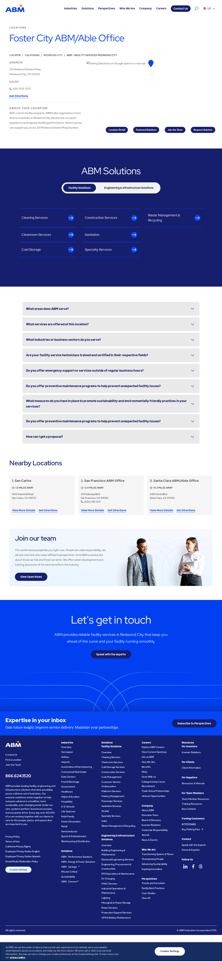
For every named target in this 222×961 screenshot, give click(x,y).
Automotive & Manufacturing (76, 766)
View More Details (23, 510)
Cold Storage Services (113, 767)
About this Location (28, 108)
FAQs (144, 771)
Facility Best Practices (153, 888)
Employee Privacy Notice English (22, 851)
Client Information (191, 767)
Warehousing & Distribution (75, 841)
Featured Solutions (146, 129)
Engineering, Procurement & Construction (116, 866)
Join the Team (175, 129)
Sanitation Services (111, 806)
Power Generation (70, 821)
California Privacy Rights (18, 846)
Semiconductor (69, 831)
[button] (70, 8)
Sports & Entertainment (73, 836)
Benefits (146, 766)
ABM (76, 856)
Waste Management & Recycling (118, 825)
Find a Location (13, 759)
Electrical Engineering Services (117, 859)
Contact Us (180, 8)
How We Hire (148, 762)
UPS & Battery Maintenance (116, 917)
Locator (15, 55)
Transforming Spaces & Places (158, 854)
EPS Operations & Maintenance (117, 873)
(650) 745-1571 (92, 501)
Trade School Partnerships (156, 791)
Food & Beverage (70, 781)
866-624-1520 (22, 88)
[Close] (216, 951)
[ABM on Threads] (200, 866)
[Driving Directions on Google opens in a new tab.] (151, 63)
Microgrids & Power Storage (116, 902)
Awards (146, 834)
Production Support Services (116, 912)
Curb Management (111, 776)
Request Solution (203, 129)
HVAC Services (109, 883)
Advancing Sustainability (154, 864)
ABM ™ (70, 866)
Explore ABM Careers (153, 747)
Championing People (153, 859)
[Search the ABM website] (196, 8)
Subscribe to (194, 723)
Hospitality (66, 801)
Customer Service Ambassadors (111, 784)
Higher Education (70, 796)
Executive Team (150, 815)
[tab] (79, 188)
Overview (66, 747)
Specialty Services (111, 816)
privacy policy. (17, 957)
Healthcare (67, 791)
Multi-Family (67, 816)
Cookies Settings (18, 869)
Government (68, 786)
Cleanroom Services (112, 762)
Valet (104, 821)
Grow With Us (149, 776)
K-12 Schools (67, 806)
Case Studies (149, 893)
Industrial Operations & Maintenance (113, 890)
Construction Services (113, 772)
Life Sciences (68, 811)
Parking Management (112, 796)
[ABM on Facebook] (193, 866)
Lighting (105, 897)
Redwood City (53, 55)
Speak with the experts (111, 654)
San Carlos (23, 481)
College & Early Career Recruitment (153, 784)
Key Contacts (189, 808)
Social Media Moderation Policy (21, 861)
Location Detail (117, 129)
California (32, 55)
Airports (65, 762)
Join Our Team (13, 764)
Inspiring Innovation (152, 869)
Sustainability (68, 876)
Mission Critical (69, 871)
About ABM (148, 810)
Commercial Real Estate (73, 771)
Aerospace (67, 751)
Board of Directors (151, 820)
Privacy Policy (12, 836)
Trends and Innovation (153, 883)
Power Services (109, 907)
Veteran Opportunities (153, 796)
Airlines (65, 757)
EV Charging (108, 878)
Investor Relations (151, 825)
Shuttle (105, 811)
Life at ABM (148, 757)
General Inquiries (191, 849)
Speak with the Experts (194, 844)
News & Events (149, 839)
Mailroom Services (111, 791)
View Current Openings (154, 751)
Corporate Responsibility (155, 830)
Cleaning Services (110, 757)
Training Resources (192, 803)
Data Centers (68, 776)
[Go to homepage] (14, 8)
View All (146, 898)
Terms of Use (12, 841)
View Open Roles (31, 577)
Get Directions (18, 96)
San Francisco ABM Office (104, 481)
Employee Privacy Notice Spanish (22, 856)
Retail (64, 826)
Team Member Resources (195, 799)
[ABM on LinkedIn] (185, 866)
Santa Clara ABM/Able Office (176, 481)
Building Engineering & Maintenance (113, 852)
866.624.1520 (18, 775)
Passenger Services (111, 801)
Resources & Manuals (193, 783)
